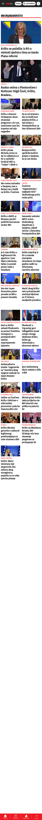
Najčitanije (26, 818)
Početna (5, 818)
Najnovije (15, 818)
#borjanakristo (12, 16)
